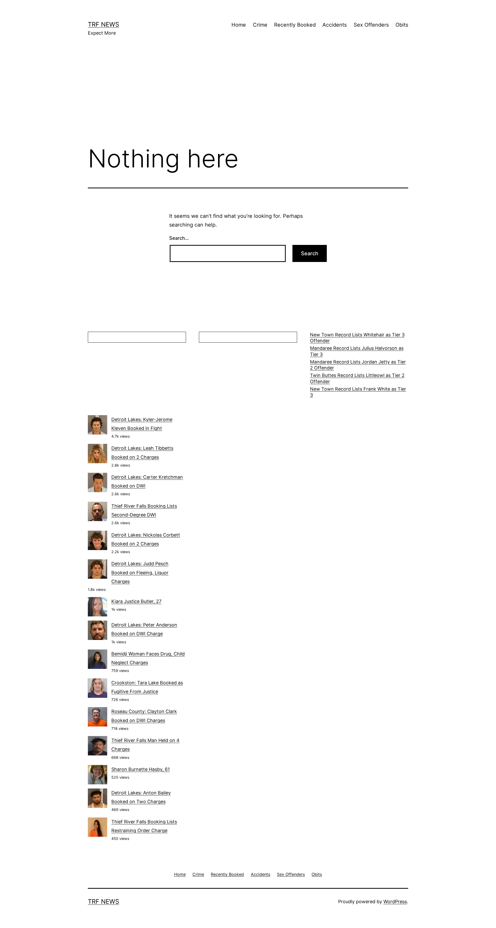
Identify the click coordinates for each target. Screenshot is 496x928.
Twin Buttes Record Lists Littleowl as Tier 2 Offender (357, 378)
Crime (260, 25)
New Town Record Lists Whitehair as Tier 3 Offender (357, 337)
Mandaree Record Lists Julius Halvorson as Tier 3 (357, 351)
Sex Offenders (371, 25)
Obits (402, 25)
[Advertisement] (248, 98)
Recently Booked (295, 25)
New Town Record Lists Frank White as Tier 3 (358, 392)
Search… (179, 238)
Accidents (334, 25)
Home (238, 25)
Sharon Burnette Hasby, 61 (140, 769)
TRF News (103, 24)
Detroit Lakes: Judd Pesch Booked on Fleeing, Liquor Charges (139, 572)
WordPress (395, 901)
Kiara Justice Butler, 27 (136, 601)
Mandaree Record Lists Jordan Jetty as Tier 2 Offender (358, 364)
